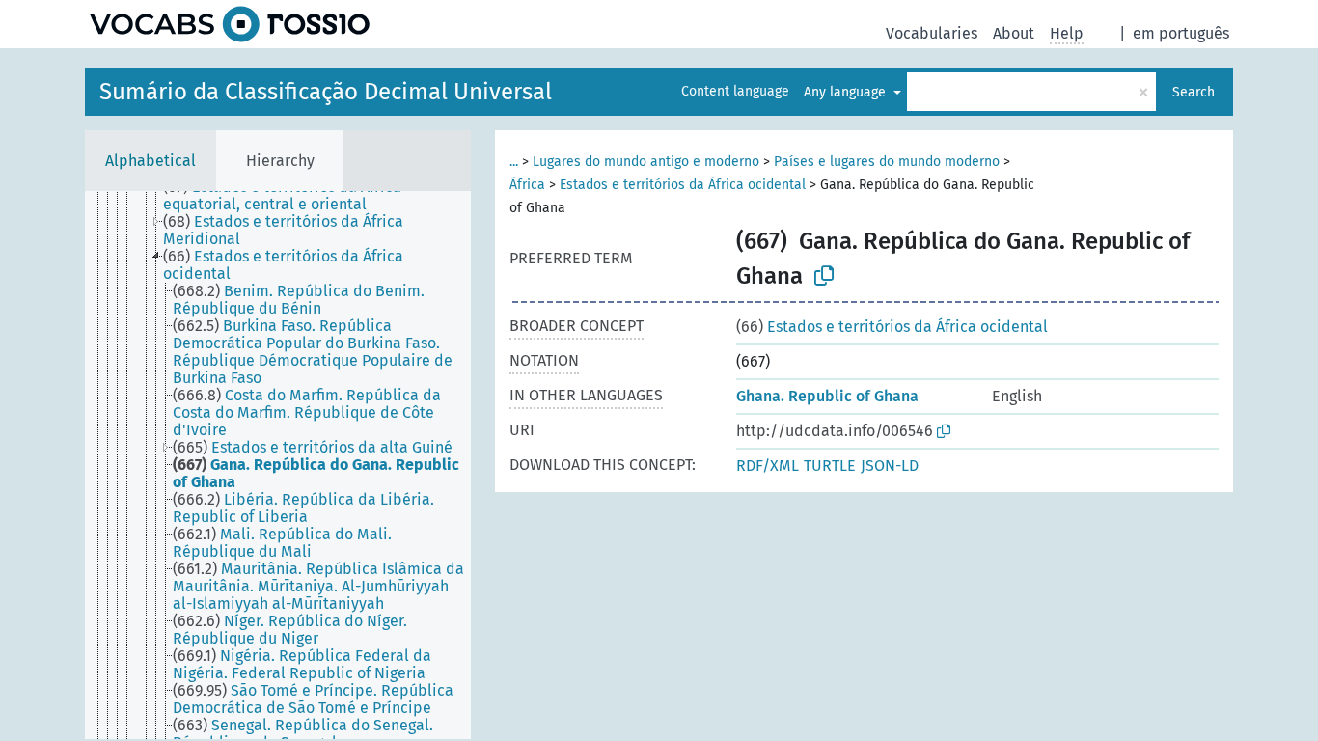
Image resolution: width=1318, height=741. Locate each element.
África (527, 185)
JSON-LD (890, 465)
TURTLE (830, 465)
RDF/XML (767, 465)
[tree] (278, 465)
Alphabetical (150, 160)
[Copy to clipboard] (824, 275)
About (1013, 33)
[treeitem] (325, 195)
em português (1181, 33)
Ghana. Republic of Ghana (827, 396)
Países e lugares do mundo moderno (887, 161)
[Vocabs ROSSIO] (229, 24)
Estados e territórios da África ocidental (683, 185)
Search (1193, 92)
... (513, 161)
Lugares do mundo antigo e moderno (646, 161)
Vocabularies (931, 33)
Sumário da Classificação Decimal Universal (325, 91)
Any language (847, 92)
